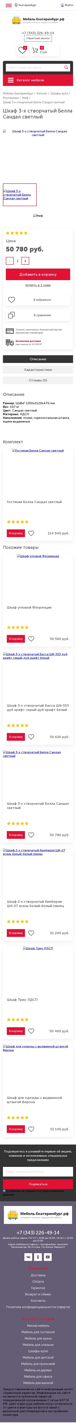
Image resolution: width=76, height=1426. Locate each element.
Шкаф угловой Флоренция (29, 607)
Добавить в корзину (38, 274)
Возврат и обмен (38, 1294)
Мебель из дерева (38, 1370)
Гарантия (38, 1288)
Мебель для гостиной (38, 1332)
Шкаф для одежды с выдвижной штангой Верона (34, 1100)
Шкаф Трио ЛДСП (22, 1000)
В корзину (16, 533)
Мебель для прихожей (38, 1364)
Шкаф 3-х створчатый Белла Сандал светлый (38, 805)
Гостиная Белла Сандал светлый (34, 502)
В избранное (42, 299)
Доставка (38, 1275)
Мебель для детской (38, 1357)
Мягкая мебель (38, 1326)
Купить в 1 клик (38, 285)
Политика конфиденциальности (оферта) (38, 1307)
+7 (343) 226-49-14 (38, 33)
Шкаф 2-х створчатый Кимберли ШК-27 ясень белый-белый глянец (35, 903)
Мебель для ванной (38, 1383)
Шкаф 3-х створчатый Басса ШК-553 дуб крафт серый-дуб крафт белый (38, 707)
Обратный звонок (38, 38)
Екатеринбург (27, 5)
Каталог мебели (30, 80)
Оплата (38, 1281)
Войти (69, 5)
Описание (38, 359)
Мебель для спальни (38, 1345)
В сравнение (42, 315)
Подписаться (38, 1184)
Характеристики (38, 370)
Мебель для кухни (38, 1338)
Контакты (38, 1301)
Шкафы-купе (38, 1351)
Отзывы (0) (38, 380)
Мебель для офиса (38, 1376)
